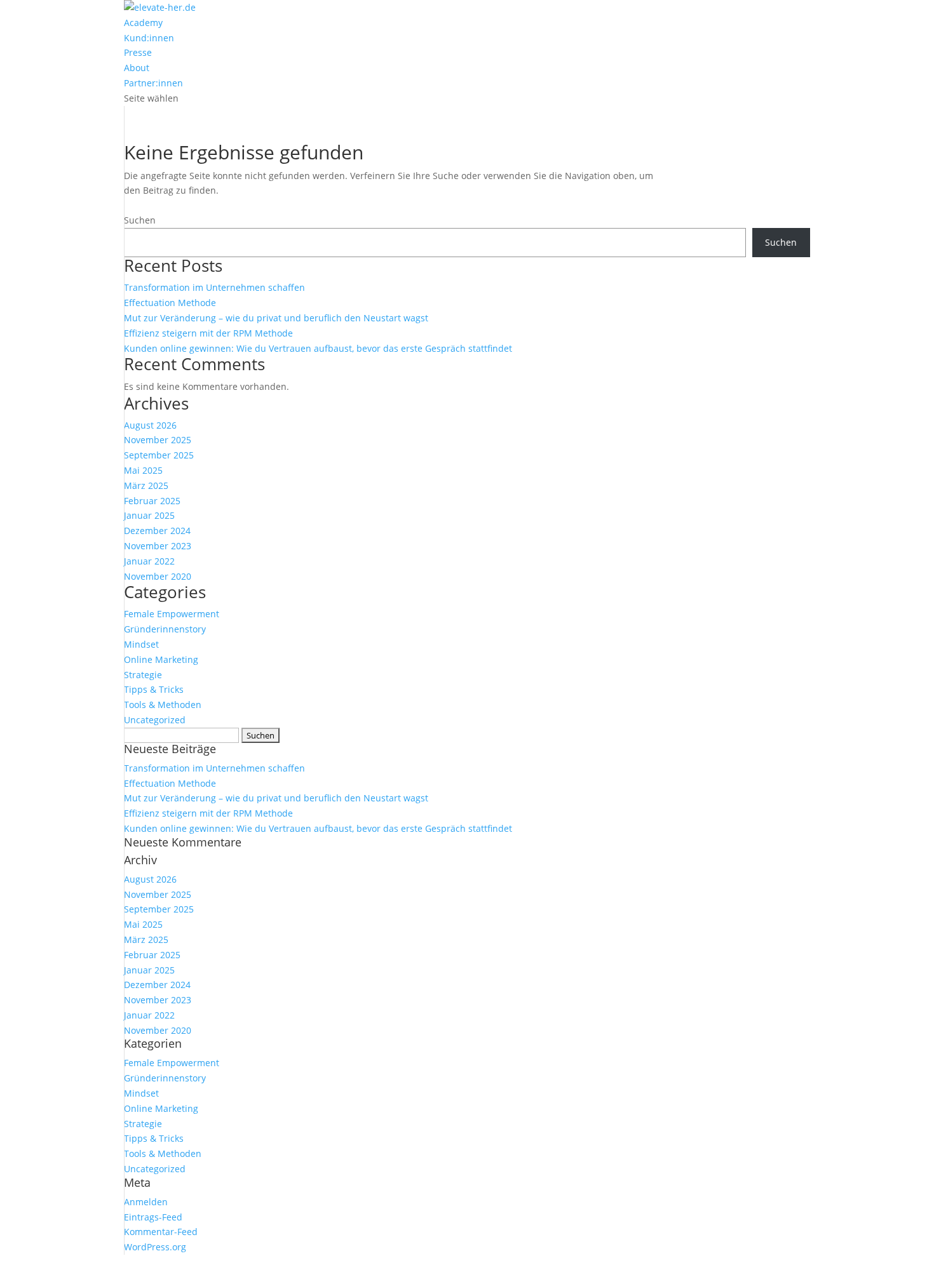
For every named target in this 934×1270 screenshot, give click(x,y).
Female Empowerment (171, 614)
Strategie (143, 675)
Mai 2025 (143, 470)
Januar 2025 (149, 515)
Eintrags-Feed (153, 1217)
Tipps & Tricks (154, 689)
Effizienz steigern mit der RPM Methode (208, 333)
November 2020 (157, 576)
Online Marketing (161, 659)
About (136, 68)
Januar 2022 (149, 561)
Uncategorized (155, 720)
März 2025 (146, 485)
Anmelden (146, 1202)
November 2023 (157, 546)
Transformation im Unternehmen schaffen (214, 287)
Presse (138, 52)
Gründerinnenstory (165, 629)
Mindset (141, 644)
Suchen (140, 220)
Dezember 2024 (157, 531)
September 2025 (159, 455)
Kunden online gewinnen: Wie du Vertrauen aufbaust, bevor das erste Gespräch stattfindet (318, 348)
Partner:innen (153, 83)
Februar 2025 (152, 501)
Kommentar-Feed (161, 1232)
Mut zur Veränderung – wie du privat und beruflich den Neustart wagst (276, 318)
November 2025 (157, 440)
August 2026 (150, 425)
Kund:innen (149, 38)
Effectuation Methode (170, 303)
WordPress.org (155, 1247)
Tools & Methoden (162, 704)
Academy (143, 23)
